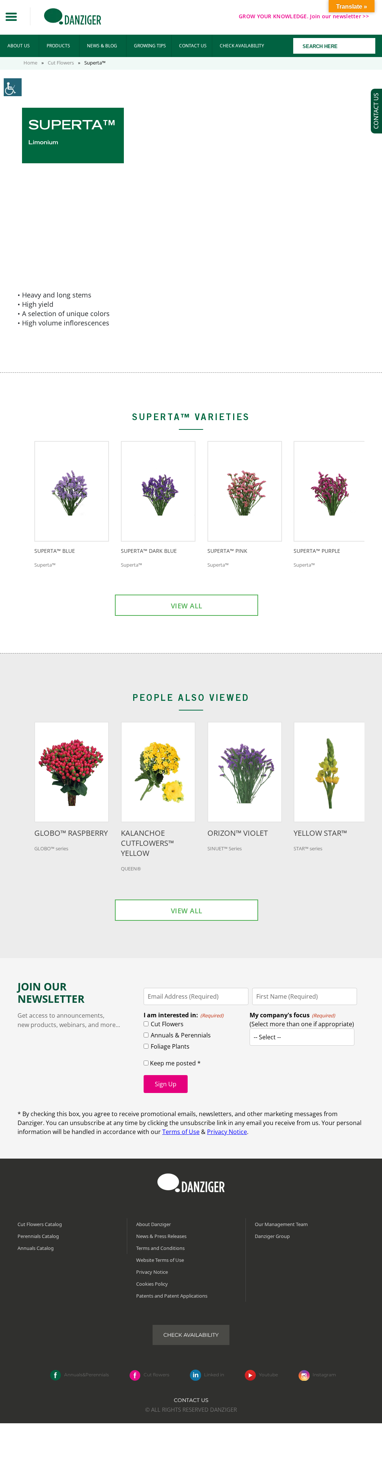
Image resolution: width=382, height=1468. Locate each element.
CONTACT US (193, 45)
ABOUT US (18, 45)
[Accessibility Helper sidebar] (13, 87)
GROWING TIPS (150, 45)
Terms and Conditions (160, 1248)
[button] (11, 16)
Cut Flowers (61, 62)
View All (187, 605)
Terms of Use (181, 1132)
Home (30, 62)
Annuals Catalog (36, 1248)
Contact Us (191, 1399)
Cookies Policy (152, 1283)
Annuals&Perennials (86, 1374)
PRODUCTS (58, 45)
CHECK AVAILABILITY (242, 45)
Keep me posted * (174, 1063)
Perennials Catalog (38, 1236)
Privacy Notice (227, 1132)
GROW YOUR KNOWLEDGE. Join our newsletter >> (304, 16)
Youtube (268, 1374)
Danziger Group (272, 1236)
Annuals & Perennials (181, 1035)
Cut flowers (156, 1374)
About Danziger (153, 1224)
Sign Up (165, 1084)
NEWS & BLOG (102, 45)
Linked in (214, 1374)
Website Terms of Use (160, 1260)
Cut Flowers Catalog (40, 1224)
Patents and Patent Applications (171, 1295)
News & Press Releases (161, 1236)
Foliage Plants (170, 1046)
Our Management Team (281, 1224)
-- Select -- (267, 1037)
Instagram (324, 1374)
